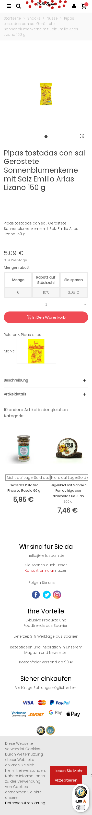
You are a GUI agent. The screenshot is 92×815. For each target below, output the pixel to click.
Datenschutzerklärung (25, 802)
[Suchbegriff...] (18, 6)
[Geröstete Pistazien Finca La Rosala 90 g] (24, 449)
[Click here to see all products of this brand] (36, 351)
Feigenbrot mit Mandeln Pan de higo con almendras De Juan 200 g (68, 493)
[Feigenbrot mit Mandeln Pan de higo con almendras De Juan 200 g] (68, 449)
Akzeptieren (66, 780)
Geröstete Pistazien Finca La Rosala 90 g (23, 488)
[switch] (80, 807)
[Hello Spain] (46, 5)
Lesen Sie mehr (69, 770)
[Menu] (9, 6)
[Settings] (74, 6)
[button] (46, 137)
